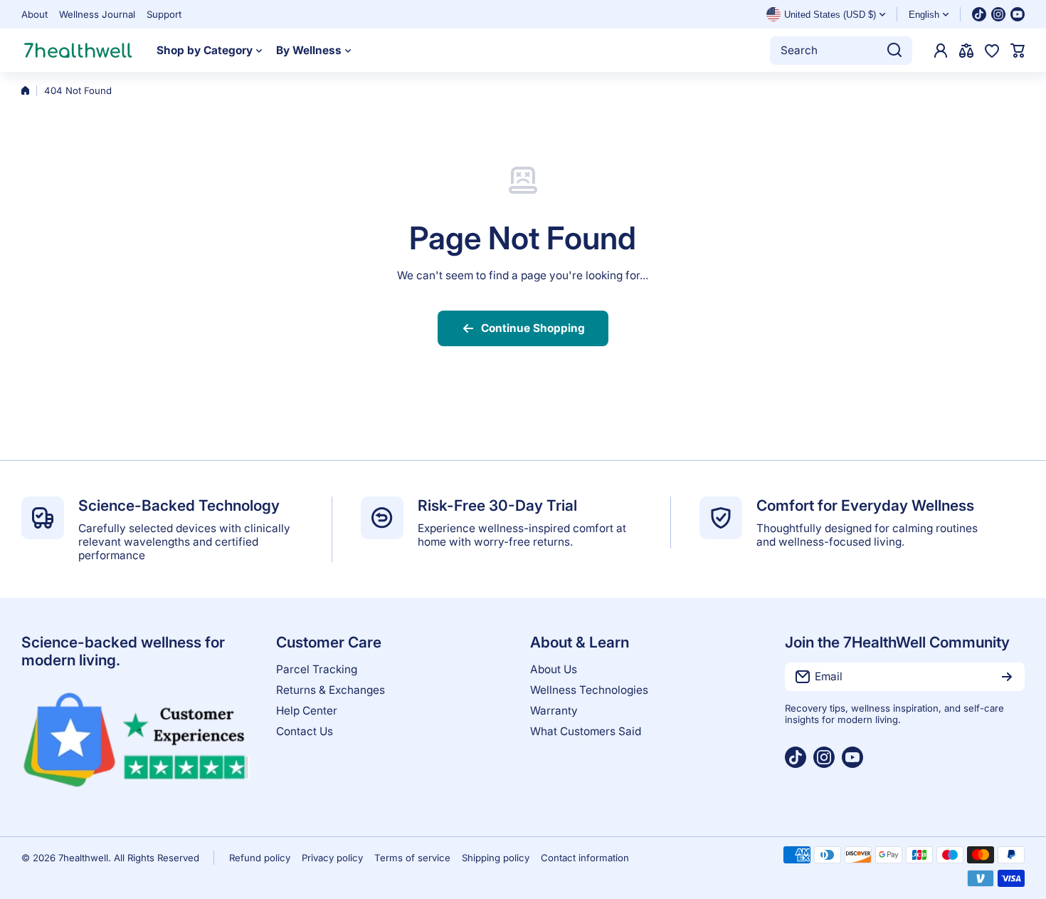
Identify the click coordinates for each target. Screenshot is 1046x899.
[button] (1017, 50)
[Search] (894, 50)
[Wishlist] (992, 50)
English (924, 14)
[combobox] (841, 50)
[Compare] (966, 50)
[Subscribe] (1007, 676)
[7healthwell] (78, 50)
